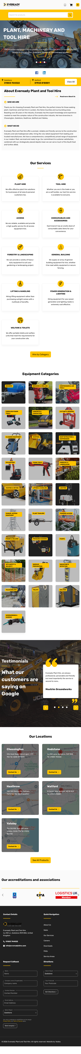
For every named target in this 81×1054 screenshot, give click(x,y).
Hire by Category (40, 354)
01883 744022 (12, 941)
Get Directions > (50, 992)
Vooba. (58, 1042)
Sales (46, 930)
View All (71, 81)
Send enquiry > (10, 1026)
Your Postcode (49, 980)
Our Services (49, 935)
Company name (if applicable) (14, 980)
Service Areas (49, 956)
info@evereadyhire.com (16, 946)
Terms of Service (18, 1021)
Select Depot (9, 1010)
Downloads (48, 946)
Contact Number (10, 990)
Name (6, 971)
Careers (47, 941)
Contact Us (12, 772)
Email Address (9, 1000)
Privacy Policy (7, 1021)
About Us (47, 925)
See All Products (41, 860)
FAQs (46, 951)
